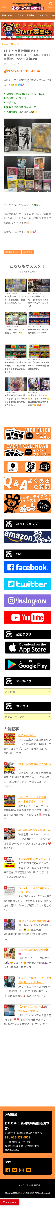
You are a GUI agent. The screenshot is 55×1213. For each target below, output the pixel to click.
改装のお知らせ (27, 735)
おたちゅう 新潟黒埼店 (26, 1193)
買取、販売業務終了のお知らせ (34, 766)
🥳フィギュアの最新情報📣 (34, 921)
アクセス (19, 15)
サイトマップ (19, 1185)
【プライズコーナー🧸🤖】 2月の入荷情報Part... (34, 1008)
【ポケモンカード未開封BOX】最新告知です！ (32, 799)
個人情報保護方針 (33, 1185)
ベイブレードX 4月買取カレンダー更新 (34, 889)
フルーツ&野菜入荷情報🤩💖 (33, 951)
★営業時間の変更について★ (34, 859)
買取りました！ (13, 252)
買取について (7, 15)
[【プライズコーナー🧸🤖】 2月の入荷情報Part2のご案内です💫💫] (10, 1010)
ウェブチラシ (43, 15)
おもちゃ (29, 252)
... (25, 1199)
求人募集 (30, 15)
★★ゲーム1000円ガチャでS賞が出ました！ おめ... (34, 980)
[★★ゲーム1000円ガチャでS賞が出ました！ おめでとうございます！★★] (10, 981)
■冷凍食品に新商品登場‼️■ (34, 830)
